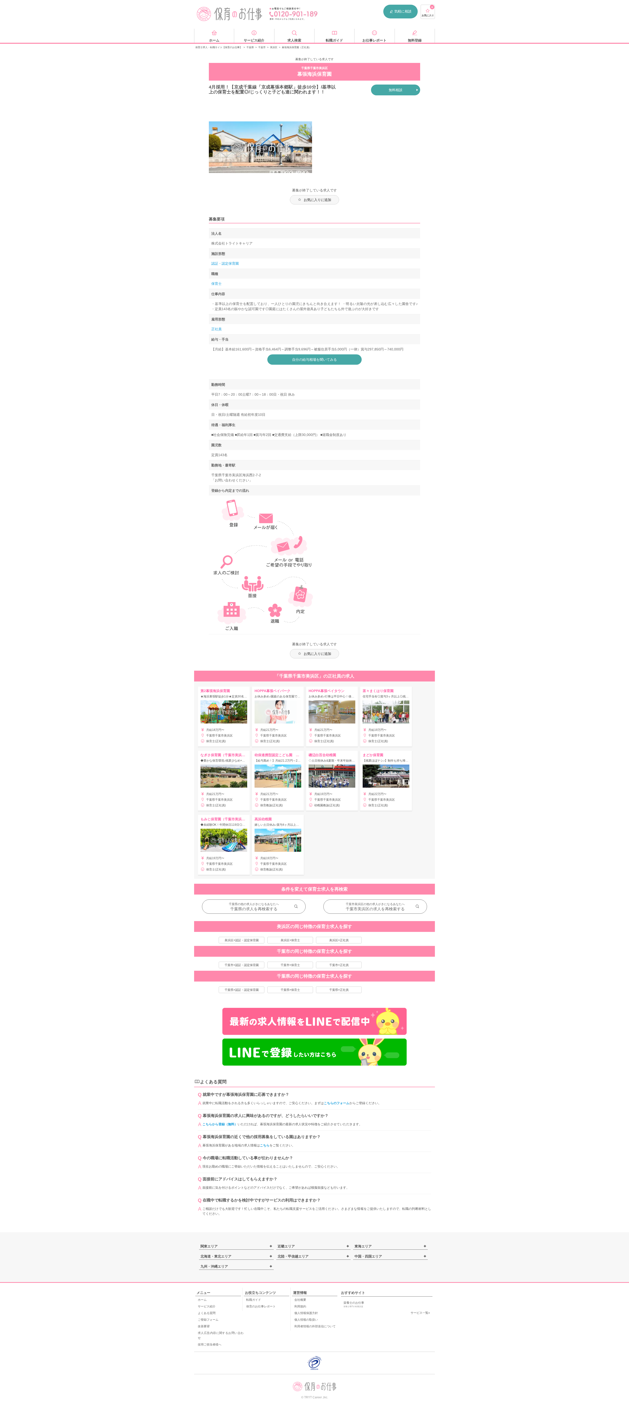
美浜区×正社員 (339, 940)
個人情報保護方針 (306, 1313)
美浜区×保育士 (290, 940)
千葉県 (250, 47)
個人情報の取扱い (306, 1319)
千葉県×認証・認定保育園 (242, 990)
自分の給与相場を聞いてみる (314, 360)
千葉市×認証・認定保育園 (242, 965)
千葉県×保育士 (290, 990)
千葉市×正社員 (339, 965)
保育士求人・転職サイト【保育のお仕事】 (218, 47)
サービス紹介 (206, 1306)
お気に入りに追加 (317, 200)
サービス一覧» (420, 1313)
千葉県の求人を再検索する (253, 909)
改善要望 (204, 1326)
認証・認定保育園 (225, 263)
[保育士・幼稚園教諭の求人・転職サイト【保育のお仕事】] (230, 14)
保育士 (216, 284)
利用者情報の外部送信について (315, 1326)
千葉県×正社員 (339, 990)
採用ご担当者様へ (209, 1344)
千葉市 (262, 47)
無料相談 (395, 90)
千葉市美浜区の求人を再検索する (375, 909)
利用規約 (300, 1306)
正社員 (216, 329)
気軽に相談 (403, 11)
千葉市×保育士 (290, 965)
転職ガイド (253, 1300)
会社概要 (300, 1300)
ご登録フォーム (208, 1319)
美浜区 (273, 47)
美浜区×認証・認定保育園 (242, 940)
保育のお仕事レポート (261, 1306)
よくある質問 (206, 1313)
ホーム (202, 1300)
